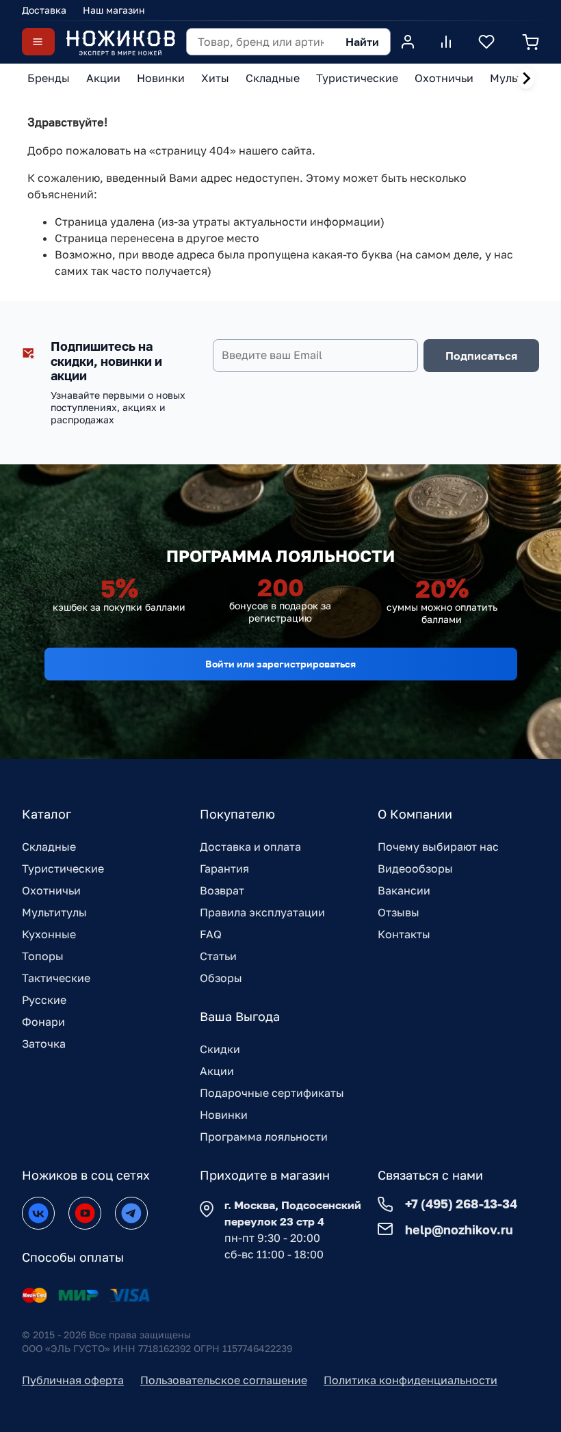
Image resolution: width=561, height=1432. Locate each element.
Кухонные (49, 934)
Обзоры (221, 978)
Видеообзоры (415, 868)
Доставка (44, 10)
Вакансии (404, 890)
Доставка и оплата (250, 846)
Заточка (44, 1043)
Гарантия (224, 868)
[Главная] (120, 42)
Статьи (218, 956)
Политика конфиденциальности (410, 1380)
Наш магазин (114, 10)
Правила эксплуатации (262, 912)
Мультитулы (54, 912)
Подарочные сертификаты (272, 1093)
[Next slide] (526, 78)
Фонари (43, 1022)
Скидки (220, 1049)
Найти (362, 42)
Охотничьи (51, 890)
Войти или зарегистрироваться (280, 663)
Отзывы (398, 912)
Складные (49, 846)
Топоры (43, 956)
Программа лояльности (264, 1136)
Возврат (222, 890)
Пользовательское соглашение (223, 1380)
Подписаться (481, 355)
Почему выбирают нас (438, 846)
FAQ (211, 934)
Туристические (63, 868)
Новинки (224, 1115)
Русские (44, 1000)
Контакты (404, 934)
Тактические (56, 978)
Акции (217, 1071)
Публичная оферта (73, 1380)
